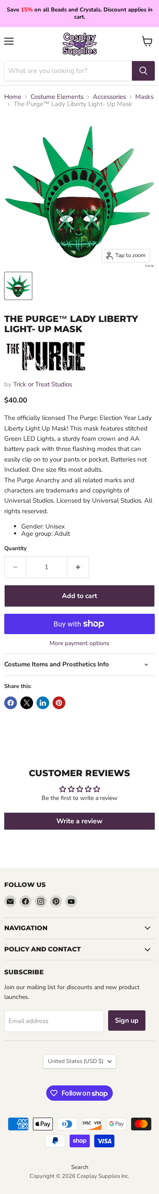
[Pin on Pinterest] (59, 702)
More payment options (79, 643)
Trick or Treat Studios (42, 384)
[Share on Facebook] (10, 702)
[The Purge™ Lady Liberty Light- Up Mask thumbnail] (18, 285)
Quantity (15, 548)
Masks (144, 97)
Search (79, 1167)
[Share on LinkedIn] (42, 702)
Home (12, 97)
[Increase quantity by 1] (78, 567)
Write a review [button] (79, 821)
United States (75, 1061)
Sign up (127, 1020)
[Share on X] (26, 702)
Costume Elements (57, 97)
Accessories (109, 97)
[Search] (143, 71)
